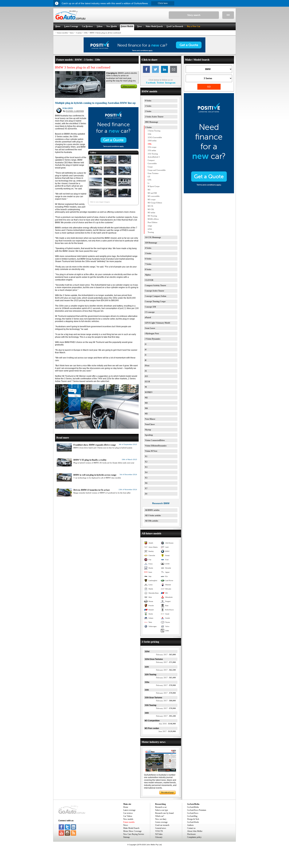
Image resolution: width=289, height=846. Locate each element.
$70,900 (166, 685)
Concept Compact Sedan (155, 296)
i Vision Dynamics (152, 339)
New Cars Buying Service (133, 834)
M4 (146, 408)
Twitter (160, 82)
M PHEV (149, 392)
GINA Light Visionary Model (157, 323)
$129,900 (167, 731)
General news (160, 828)
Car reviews (128, 813)
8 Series (148, 269)
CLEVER (149, 280)
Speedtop (149, 435)
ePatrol (148, 317)
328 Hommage (151, 243)
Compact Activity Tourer (155, 285)
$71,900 (166, 662)
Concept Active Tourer (154, 291)
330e (86, 33)
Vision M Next (151, 451)
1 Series (148, 106)
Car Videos (127, 816)
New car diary (160, 819)
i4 (145, 349)
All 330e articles (151, 521)
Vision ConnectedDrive (155, 440)
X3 (146, 467)
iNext (147, 365)
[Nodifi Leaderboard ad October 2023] (144, 52)
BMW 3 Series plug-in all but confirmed (105, 33)
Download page (167, 792)
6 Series (148, 259)
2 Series (148, 111)
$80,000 (166, 701)
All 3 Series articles (153, 515)
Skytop (148, 430)
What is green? (129, 86)
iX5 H (147, 381)
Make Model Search (131, 828)
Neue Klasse (150, 419)
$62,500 (166, 670)
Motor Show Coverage (132, 831)
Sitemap (126, 837)
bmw (72, 33)
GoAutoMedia (193, 807)
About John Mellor (194, 831)
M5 (146, 413)
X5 (146, 478)
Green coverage (161, 822)
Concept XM (150, 307)
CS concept (150, 312)
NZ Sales (159, 834)
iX (146, 371)
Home (125, 807)
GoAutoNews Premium (196, 810)
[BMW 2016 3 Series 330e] (95, 164)
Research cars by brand (164, 813)
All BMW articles (152, 510)
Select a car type (161, 810)
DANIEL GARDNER (75, 111)
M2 (146, 397)
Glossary (158, 837)
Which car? (159, 816)
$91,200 (166, 716)
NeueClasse (150, 424)
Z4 (146, 494)
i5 (145, 355)
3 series (79, 33)
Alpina (148, 275)
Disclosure (191, 834)
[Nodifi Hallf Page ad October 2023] (209, 193)
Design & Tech (193, 819)
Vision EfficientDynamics (156, 446)
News (125, 825)
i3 (145, 344)
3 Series (148, 127)
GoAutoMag (192, 816)
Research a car (161, 807)
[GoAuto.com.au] (69, 21)
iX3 (146, 376)
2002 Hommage (151, 122)
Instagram (170, 82)
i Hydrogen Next (152, 333)
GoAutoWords (193, 822)
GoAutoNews (192, 813)
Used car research (162, 825)
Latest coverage (129, 810)
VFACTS (159, 831)
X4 (146, 472)
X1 (146, 456)
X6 (146, 483)
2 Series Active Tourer (154, 117)
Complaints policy (194, 837)
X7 (146, 488)
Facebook (151, 82)
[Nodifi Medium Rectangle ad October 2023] (113, 148)
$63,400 (166, 678)
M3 (146, 403)
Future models (129, 822)
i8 (145, 360)
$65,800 (166, 655)
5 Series (148, 253)
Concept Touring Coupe (155, 301)
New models (128, 819)
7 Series (148, 264)
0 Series (148, 100)
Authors (190, 825)
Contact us (191, 828)
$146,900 (167, 724)
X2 (146, 462)
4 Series (148, 248)
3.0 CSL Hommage (153, 237)
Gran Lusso (150, 328)
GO (228, 15)
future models (62, 33)
